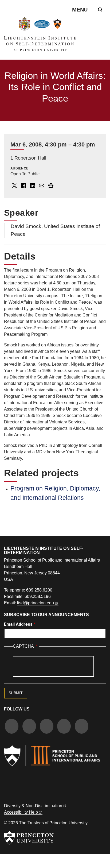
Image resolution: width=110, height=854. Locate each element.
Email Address (18, 624)
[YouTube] (81, 727)
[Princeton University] (29, 837)
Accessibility (21, 812)
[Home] (40, 36)
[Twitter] (29, 727)
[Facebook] (11, 727)
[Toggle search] (100, 9)
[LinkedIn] (64, 727)
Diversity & (33, 805)
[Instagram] (46, 727)
